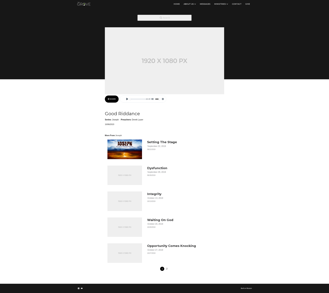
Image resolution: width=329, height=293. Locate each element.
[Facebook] (78, 288)
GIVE (247, 4)
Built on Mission (246, 288)
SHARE (112, 99)
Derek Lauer (137, 120)
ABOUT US (189, 4)
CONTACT (236, 4)
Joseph (115, 120)
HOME (177, 4)
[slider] (137, 99)
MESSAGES (205, 4)
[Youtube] (82, 288)
